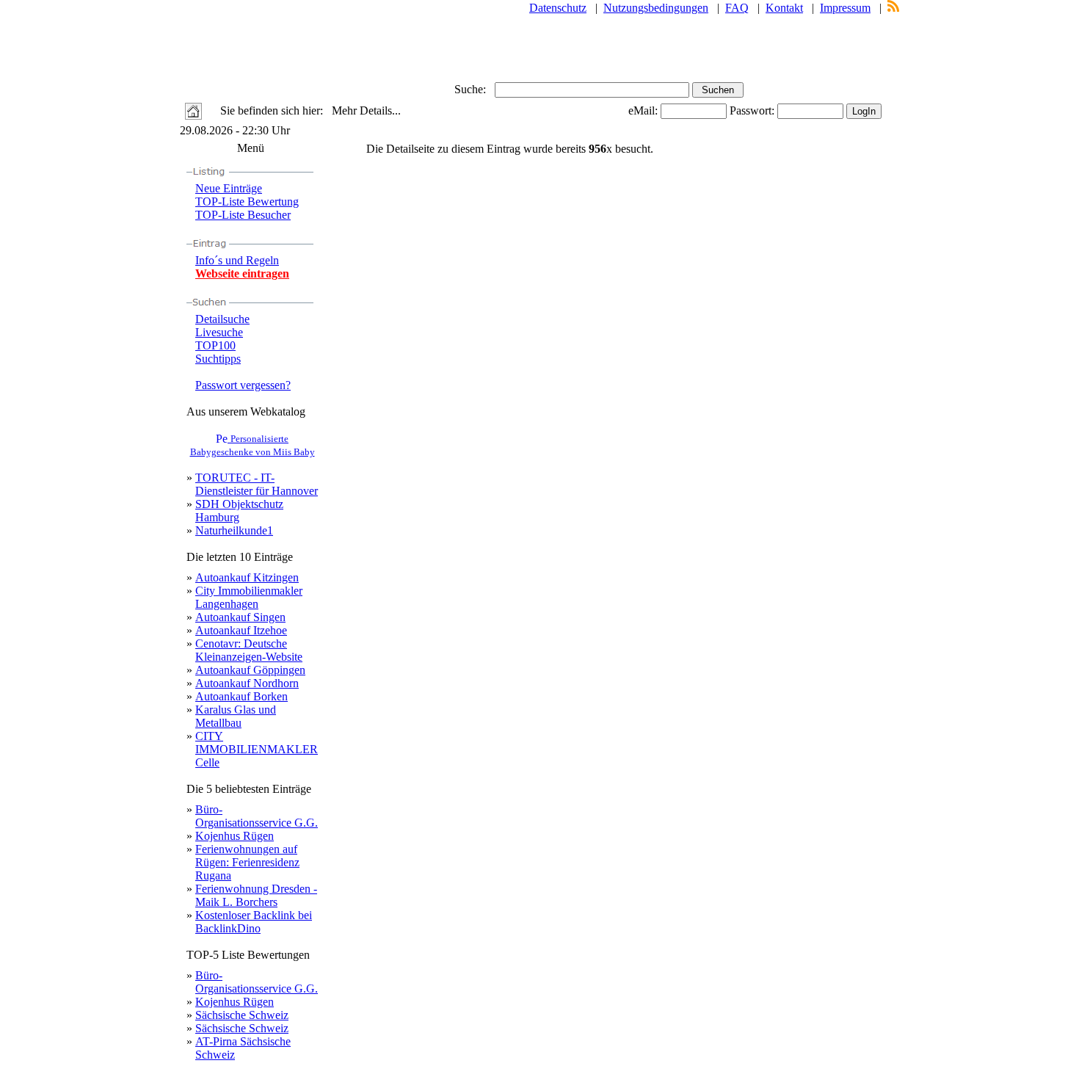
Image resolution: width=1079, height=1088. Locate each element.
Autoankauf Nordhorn (247, 683)
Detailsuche (222, 319)
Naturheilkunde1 (234, 530)
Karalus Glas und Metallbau (235, 716)
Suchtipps (218, 358)
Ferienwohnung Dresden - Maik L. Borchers (256, 895)
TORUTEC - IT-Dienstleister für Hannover (256, 484)
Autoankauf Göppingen (250, 670)
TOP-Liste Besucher (243, 214)
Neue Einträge (228, 188)
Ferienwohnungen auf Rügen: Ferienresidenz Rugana (247, 862)
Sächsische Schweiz (241, 1015)
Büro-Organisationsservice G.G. (256, 816)
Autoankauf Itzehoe (241, 630)
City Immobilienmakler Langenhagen (248, 597)
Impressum (845, 7)
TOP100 (215, 345)
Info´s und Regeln (237, 260)
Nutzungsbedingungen (655, 7)
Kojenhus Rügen (234, 836)
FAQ (737, 7)
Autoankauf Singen (240, 617)
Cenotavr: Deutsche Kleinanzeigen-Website (248, 650)
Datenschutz (557, 7)
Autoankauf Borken (241, 696)
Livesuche (219, 332)
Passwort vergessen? (243, 385)
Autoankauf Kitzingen (247, 577)
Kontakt (784, 7)
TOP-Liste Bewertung (247, 201)
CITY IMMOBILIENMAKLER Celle (256, 749)
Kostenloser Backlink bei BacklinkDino (253, 922)
